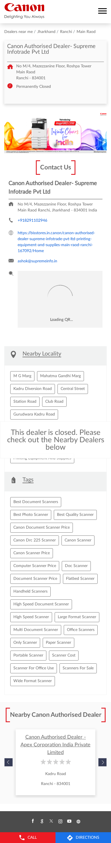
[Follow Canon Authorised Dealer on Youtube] (69, 821)
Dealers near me (18, 32)
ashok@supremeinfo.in (37, 261)
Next (102, 762)
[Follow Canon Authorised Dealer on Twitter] (51, 821)
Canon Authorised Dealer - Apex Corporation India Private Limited (55, 745)
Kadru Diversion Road (32, 389)
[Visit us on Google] (42, 821)
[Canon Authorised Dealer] (24, 11)
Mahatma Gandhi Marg (60, 376)
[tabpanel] (55, 132)
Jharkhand (46, 32)
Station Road (24, 402)
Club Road (54, 402)
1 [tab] (55, 145)
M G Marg (22, 376)
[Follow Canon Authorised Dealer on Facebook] (33, 821)
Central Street (73, 389)
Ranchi (66, 32)
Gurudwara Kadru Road (34, 414)
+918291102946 (32, 221)
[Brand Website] (78, 821)
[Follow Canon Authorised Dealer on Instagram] (60, 821)
